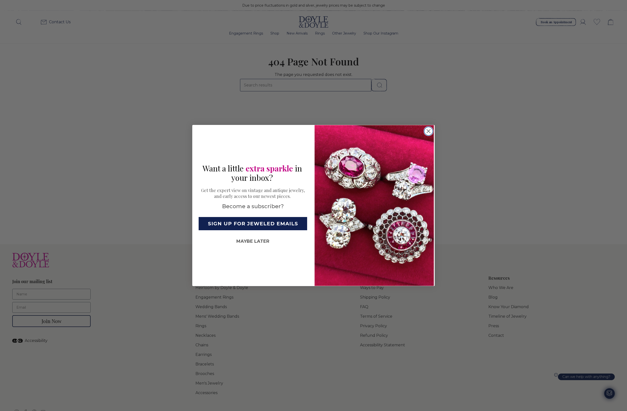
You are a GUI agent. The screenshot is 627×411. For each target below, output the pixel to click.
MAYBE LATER (252, 241)
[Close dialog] (428, 131)
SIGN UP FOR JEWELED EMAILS (253, 224)
